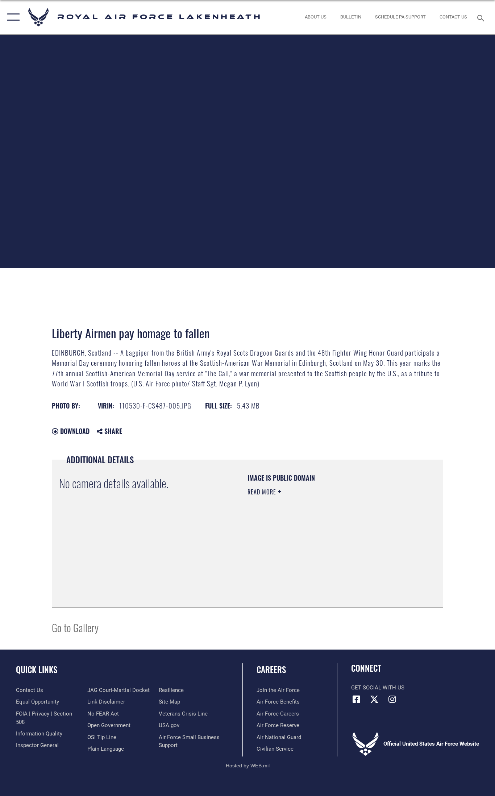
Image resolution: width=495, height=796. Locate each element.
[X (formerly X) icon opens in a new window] (374, 699)
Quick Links (36, 669)
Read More (263, 492)
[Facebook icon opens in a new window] (356, 699)
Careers (271, 669)
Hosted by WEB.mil (248, 765)
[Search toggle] (482, 17)
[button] (12, 17)
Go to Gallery (75, 627)
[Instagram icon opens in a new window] (392, 699)
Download (74, 431)
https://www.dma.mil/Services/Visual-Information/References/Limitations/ (332, 548)
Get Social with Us (377, 687)
